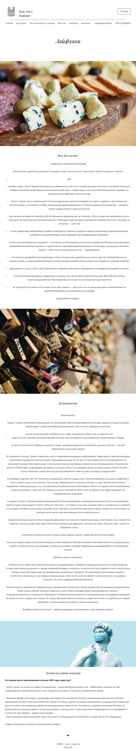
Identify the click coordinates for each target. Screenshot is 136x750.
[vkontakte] (68, 735)
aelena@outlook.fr (103, 23)
